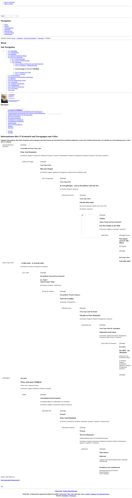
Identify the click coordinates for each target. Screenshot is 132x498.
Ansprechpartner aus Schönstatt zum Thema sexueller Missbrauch (27, 113)
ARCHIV (11, 128)
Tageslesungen (12, 123)
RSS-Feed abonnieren (14, 116)
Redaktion (65, 495)
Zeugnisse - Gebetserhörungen (26, 65)
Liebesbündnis (13, 52)
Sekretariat (41, 38)
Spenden (10, 132)
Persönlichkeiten (14, 75)
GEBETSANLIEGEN (16, 87)
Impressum (58, 491)
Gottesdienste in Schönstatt (15, 119)
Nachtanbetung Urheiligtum (16, 121)
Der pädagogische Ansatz (17, 80)
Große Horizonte (18, 59)
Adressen (20, 74)
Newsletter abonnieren (14, 118)
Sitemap (10, 126)
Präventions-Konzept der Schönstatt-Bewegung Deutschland (25, 111)
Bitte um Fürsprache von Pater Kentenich (29, 64)
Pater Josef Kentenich (30, 38)
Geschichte (12, 82)
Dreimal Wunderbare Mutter (17, 56)
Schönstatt (20, 38)
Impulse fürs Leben (23, 72)
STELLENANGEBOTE (15, 124)
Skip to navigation (9, 2)
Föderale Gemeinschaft (16, 83)
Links (11, 90)
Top (2, 486)
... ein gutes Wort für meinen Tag (11, 96)
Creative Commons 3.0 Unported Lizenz (96, 494)
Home (13, 38)
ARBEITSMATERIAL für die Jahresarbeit (20, 115)
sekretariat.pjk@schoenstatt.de (10, 480)
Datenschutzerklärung (70, 491)
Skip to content (8, 4)
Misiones (12, 79)
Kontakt (10, 131)
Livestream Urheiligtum (15, 110)
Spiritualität (12, 51)
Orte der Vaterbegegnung (20, 60)
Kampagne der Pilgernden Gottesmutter (20, 77)
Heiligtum (12, 54)
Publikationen (13, 85)
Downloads (13, 88)
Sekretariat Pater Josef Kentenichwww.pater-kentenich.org (14, 101)
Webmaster (72, 495)
